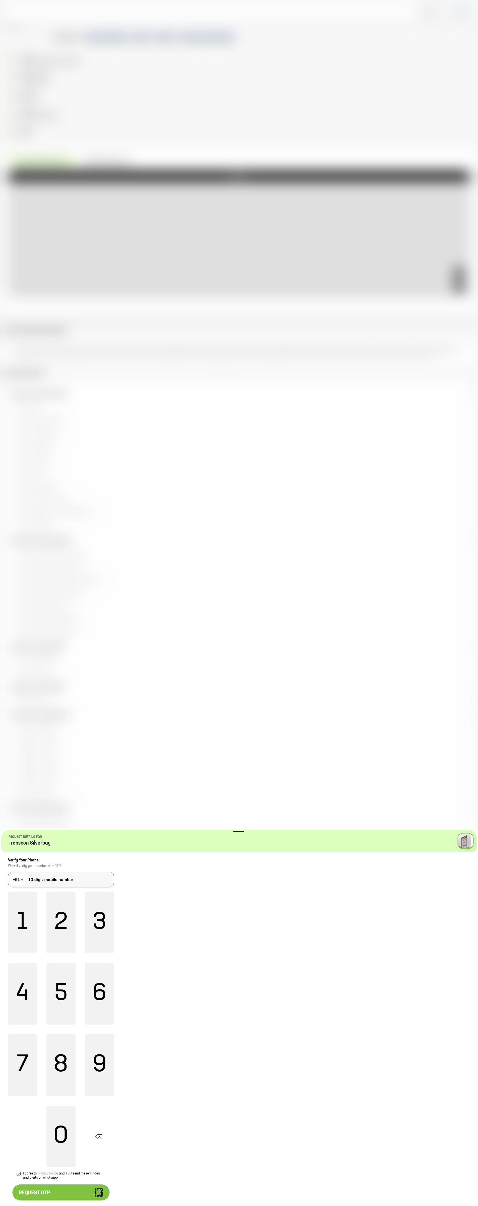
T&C (69, 1173)
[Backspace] (99, 1136)
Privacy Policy (47, 1173)
